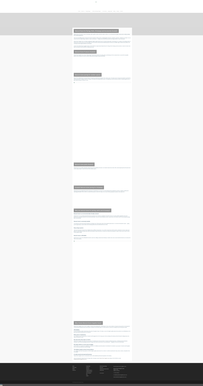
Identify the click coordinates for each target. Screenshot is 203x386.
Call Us (1, 384)
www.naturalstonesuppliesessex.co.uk (119, 376)
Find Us (1, 385)
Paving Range (88, 366)
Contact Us (74, 370)
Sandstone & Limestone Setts (104, 368)
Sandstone (87, 367)
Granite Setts (102, 370)
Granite (87, 375)
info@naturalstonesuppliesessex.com (80, 359)
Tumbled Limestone (89, 371)
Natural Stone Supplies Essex (104, 358)
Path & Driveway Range (103, 366)
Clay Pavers (101, 367)
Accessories (102, 373)
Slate (87, 374)
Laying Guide (74, 367)
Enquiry (73, 368)
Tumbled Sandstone (89, 370)
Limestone (87, 368)
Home (73, 366)
